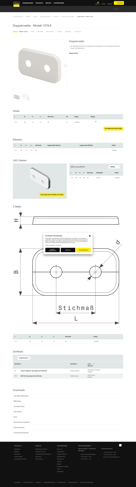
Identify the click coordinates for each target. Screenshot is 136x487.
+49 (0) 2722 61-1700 (109, 452)
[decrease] (92, 122)
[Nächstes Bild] (65, 65)
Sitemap (38, 482)
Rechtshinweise (28, 482)
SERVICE (38, 446)
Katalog (35, 16)
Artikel (33, 31)
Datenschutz (61, 482)
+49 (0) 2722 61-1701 (109, 454)
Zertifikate (68, 31)
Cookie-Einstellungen (86, 482)
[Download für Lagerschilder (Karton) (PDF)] (62, 145)
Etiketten (40, 31)
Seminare (38, 456)
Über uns (59, 449)
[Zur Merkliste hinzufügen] (122, 25)
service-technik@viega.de (88, 454)
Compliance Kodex (62, 466)
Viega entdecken (62, 454)
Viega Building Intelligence (43, 454)
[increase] (100, 122)
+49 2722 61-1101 (85, 459)
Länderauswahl (72, 482)
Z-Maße (59, 31)
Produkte (28, 16)
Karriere (59, 461)
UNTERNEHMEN (62, 446)
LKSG (58, 469)
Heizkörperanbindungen (68, 16)
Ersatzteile (17, 454)
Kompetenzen (61, 456)
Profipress (56, 16)
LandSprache (90, 365)
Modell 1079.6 (23, 31)
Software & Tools (40, 451)
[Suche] (122, 9)
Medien (59, 464)
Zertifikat (17, 364)
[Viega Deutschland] (16, 3)
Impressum (17, 482)
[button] (68, 395)
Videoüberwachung (49, 482)
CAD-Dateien (50, 31)
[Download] (107, 177)
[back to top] (120, 445)
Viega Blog (60, 471)
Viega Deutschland (18, 16)
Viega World (60, 451)
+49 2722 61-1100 (85, 456)
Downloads (77, 31)
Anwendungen (18, 456)
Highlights (17, 449)
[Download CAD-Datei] (107, 173)
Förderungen (39, 459)
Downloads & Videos (20, 459)
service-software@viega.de (111, 457)
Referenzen (60, 459)
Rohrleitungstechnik (45, 16)
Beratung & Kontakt (41, 449)
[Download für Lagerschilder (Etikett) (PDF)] (94, 145)
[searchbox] (66, 9)
